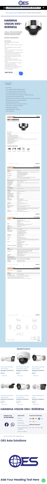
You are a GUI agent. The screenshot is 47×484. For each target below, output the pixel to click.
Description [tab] (8, 84)
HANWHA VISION (22, 12)
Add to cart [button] (4, 375)
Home (7, 12)
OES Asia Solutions (13, 440)
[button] (4, 8)
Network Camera (13, 12)
